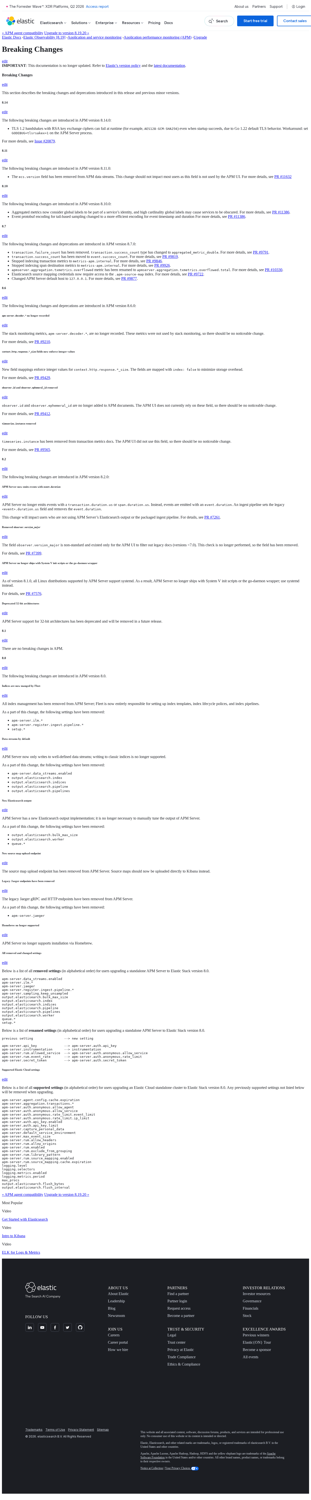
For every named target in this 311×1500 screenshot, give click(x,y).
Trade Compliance (181, 1357)
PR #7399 (33, 553)
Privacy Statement (81, 1429)
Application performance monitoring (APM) (157, 37)
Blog (111, 1308)
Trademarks (34, 1429)
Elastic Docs (11, 37)
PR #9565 (42, 450)
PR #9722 (195, 274)
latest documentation (169, 65)
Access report (97, 6)
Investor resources (256, 1294)
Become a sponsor (257, 1350)
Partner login (177, 1301)
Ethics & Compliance (183, 1364)
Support (276, 6)
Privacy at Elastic (180, 1350)
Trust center (176, 1342)
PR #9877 (129, 278)
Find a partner (178, 1294)
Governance (252, 1301)
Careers (114, 1335)
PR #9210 (42, 342)
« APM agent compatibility (22, 33)
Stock (247, 1316)
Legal (171, 1335)
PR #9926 (162, 265)
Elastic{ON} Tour (257, 1342)
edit (5, 61)
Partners (259, 6)
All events (250, 1357)
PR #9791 (260, 252)
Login (300, 7)
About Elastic (118, 1294)
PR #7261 (212, 517)
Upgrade (200, 37)
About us (241, 6)
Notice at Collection (151, 1468)
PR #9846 (154, 261)
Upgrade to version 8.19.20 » (66, 33)
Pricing (154, 22)
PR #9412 (42, 414)
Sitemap (103, 1429)
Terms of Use (55, 1429)
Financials (250, 1308)
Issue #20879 (45, 141)
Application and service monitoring (94, 37)
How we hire (118, 1350)
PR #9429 (42, 378)
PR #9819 (170, 257)
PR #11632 (283, 177)
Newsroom (116, 1316)
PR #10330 (273, 270)
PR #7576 (33, 593)
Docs (168, 22)
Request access (178, 1308)
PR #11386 (280, 212)
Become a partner (180, 1316)
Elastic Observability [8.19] (44, 37)
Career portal (118, 1342)
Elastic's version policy (123, 65)
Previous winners (256, 1335)
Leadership (116, 1301)
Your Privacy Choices (178, 1468)
